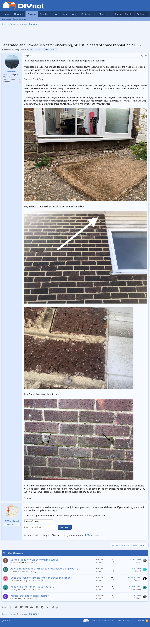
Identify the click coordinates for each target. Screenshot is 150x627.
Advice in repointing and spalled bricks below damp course (44, 568)
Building (33, 562)
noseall (138, 562)
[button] (95, 14)
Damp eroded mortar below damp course (34, 559)
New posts (6, 19)
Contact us (95, 620)
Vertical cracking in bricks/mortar (29, 595)
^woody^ (137, 580)
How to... (18, 13)
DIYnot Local (92, 535)
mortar (53, 49)
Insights (44, 13)
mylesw (13, 571)
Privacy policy (124, 620)
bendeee (14, 562)
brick (31, 49)
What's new (86, 13)
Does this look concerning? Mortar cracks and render (41, 577)
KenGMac (137, 598)
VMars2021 (15, 580)
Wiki (74, 13)
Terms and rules (109, 620)
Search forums (19, 19)
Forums (32, 13)
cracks (45, 49)
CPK (12, 598)
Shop (65, 13)
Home (7, 13)
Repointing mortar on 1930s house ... (32, 586)
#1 (146, 55)
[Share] (142, 56)
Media (102, 13)
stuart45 (137, 571)
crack (38, 49)
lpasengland (15, 589)
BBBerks (7, 49)
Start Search (64, 527)
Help (134, 620)
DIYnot (7, 620)
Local (55, 13)
